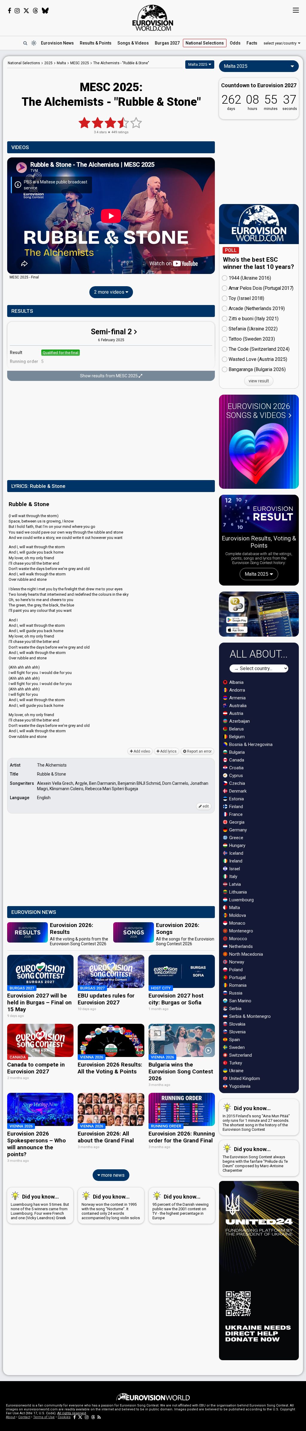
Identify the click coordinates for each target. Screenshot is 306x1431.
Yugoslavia (239, 1086)
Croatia (236, 767)
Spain (234, 1039)
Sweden (236, 1047)
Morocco (237, 938)
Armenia (237, 698)
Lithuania (237, 892)
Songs (133, 43)
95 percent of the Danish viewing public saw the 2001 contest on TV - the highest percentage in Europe (180, 1206)
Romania (237, 985)
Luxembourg (241, 900)
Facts (252, 43)
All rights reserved (71, 1413)
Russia (235, 993)
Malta (234, 907)
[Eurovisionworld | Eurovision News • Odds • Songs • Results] (152, 17)
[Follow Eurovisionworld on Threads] (35, 10)
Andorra (236, 690)
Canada (236, 760)
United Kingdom (244, 1078)
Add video (141, 751)
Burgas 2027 (167, 43)
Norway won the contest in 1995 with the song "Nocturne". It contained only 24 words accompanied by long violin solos (111, 1206)
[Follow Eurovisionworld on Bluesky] (45, 10)
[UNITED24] (259, 1270)
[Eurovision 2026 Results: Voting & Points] (259, 514)
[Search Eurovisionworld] (25, 43)
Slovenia (237, 1032)
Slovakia (236, 1024)
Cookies (64, 1417)
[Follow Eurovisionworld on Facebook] (9, 10)
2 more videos (110, 292)
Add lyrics (168, 751)
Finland (235, 806)
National (205, 43)
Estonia (236, 799)
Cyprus (235, 775)
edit (205, 806)
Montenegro (240, 931)
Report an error (199, 751)
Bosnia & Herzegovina (250, 744)
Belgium (236, 736)
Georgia (236, 822)
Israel (234, 868)
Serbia (234, 1008)
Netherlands (240, 946)
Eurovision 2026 (258, 411)
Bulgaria (236, 752)
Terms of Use (44, 1417)
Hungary (236, 845)
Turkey (235, 1063)
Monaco (236, 923)
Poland (235, 969)
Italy (232, 876)
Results (95, 43)
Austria (235, 713)
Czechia (236, 783)
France (235, 814)
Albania (236, 682)
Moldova (237, 915)
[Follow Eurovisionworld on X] (26, 10)
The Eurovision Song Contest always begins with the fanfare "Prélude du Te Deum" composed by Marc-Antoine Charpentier (255, 1159)
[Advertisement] (111, 431)
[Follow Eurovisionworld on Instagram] (17, 10)
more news (112, 1175)
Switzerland (240, 1055)
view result (259, 381)
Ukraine (236, 1070)
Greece (235, 837)
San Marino (239, 1000)
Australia (237, 705)
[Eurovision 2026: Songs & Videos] (259, 454)
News (57, 43)
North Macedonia (245, 954)
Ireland (235, 861)
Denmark (237, 791)
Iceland (235, 853)
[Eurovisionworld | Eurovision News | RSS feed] (99, 1417)
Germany (237, 830)
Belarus (236, 729)
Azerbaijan (239, 721)
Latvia (234, 884)
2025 (48, 63)
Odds (235, 43)
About (10, 1417)
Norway (236, 962)
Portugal (237, 977)
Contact (24, 1417)
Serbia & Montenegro (249, 1016)
